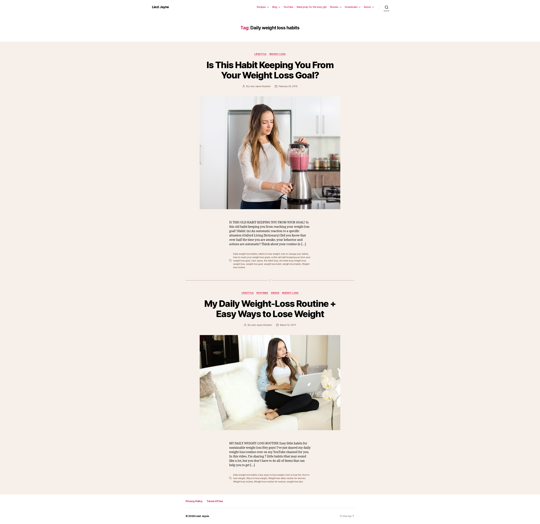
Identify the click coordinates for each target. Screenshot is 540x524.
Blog (274, 6)
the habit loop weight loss (292, 260)
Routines (262, 293)
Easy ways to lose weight (271, 474)
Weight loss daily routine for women (286, 478)
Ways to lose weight (256, 478)
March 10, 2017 (288, 325)
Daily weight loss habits (245, 253)
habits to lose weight (269, 253)
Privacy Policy (194, 501)
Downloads (351, 6)
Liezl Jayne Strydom (260, 86)
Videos (275, 293)
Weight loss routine (243, 481)
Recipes (261, 6)
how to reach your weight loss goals (251, 257)
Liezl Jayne (160, 7)
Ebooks (334, 6)
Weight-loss (277, 54)
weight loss (239, 264)
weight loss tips (295, 481)
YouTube (288, 6)
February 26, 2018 (288, 86)
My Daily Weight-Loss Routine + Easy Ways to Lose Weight (270, 308)
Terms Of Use (215, 501)
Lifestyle (260, 54)
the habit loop (271, 260)
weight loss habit (272, 264)
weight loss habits (292, 264)
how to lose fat (293, 474)
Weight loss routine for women (270, 481)
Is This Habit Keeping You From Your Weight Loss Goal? (270, 69)
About (367, 6)
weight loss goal (254, 264)
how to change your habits (294, 253)
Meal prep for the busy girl (312, 6)
